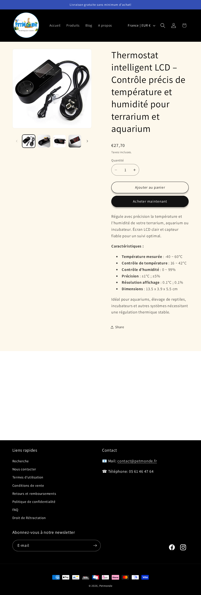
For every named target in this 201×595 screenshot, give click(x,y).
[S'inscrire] (95, 545)
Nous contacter (24, 469)
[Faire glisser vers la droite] (87, 141)
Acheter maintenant (150, 201)
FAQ (15, 509)
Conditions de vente (28, 485)
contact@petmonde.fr (137, 460)
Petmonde (105, 586)
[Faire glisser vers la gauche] (16, 141)
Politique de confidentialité (34, 501)
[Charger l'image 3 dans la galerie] (59, 141)
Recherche (20, 461)
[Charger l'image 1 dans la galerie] (28, 141)
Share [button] (119, 327)
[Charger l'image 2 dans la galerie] (43, 141)
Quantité (117, 160)
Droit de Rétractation (29, 517)
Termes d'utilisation (27, 477)
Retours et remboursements (34, 493)
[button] (162, 25)
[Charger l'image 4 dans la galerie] (74, 141)
